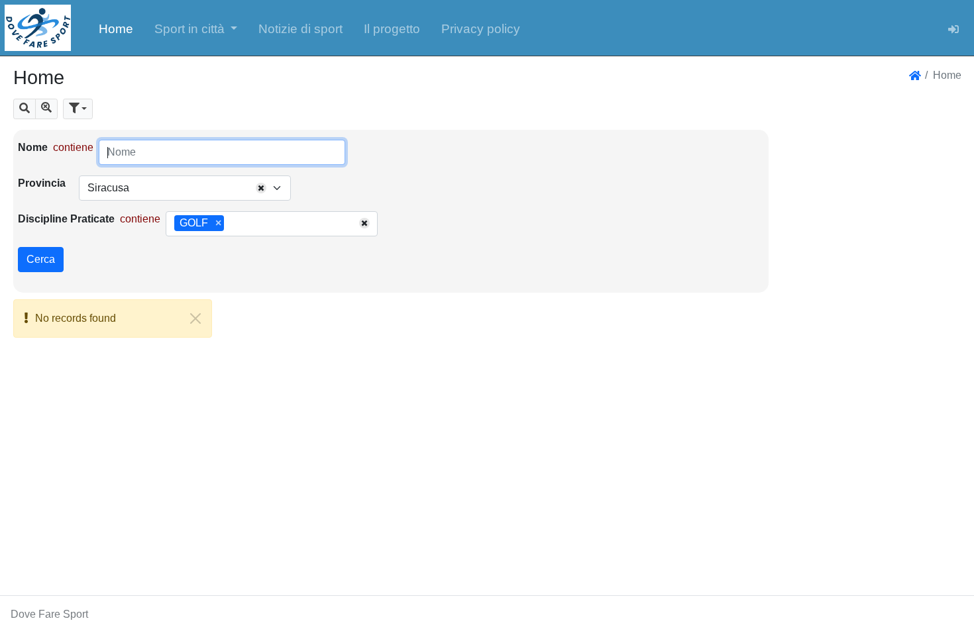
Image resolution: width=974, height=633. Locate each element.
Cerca (41, 259)
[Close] (195, 318)
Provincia (42, 183)
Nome (33, 147)
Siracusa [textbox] (108, 187)
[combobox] (185, 188)
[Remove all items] (261, 188)
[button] (196, 28)
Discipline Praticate (66, 218)
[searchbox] (232, 224)
